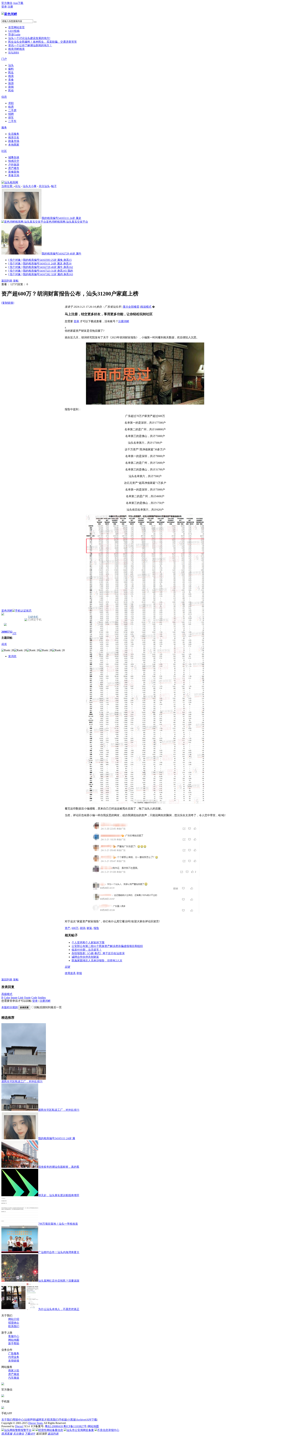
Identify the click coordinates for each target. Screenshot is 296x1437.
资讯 (30, 45)
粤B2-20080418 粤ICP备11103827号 (66, 1426)
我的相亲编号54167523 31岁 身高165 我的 (48, 270)
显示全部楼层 (131, 306)
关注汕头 (44, 186)
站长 (4, 644)
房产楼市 (13, 168)
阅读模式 (145, 306)
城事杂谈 (13, 157)
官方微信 (6, 3)
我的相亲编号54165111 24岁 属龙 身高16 (47, 263)
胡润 (82, 928)
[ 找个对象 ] (15, 259)
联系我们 (13, 1326)
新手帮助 (13, 1343)
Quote (27, 997)
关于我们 (6, 1419)
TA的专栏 (33, 617)
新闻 (11, 86)
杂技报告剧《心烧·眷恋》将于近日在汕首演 (98, 953)
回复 (67, 966)
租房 (11, 106)
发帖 (15, 280)
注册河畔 (123, 321)
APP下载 (91, 1419)
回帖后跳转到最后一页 (48, 1007)
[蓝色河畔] (9, 14)
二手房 (12, 110)
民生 (42, 41)
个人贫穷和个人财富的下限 (88, 942)
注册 (10, 6)
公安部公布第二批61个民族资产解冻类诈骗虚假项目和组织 (107, 946)
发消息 (12, 656)
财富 (89, 928)
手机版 (63, 1419)
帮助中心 (18, 1419)
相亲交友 (13, 137)
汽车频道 (13, 1377)
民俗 (11, 90)
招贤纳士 (13, 1322)
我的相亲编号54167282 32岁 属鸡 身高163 (48, 274)
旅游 (11, 83)
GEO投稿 (14, 30)
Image (14, 997)
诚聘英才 (41, 1419)
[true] (35, 21)
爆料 (11, 68)
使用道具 (70, 973)
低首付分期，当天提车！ (87, 949)
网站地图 (13, 1339)
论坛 (13, 52)
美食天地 (13, 175)
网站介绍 (13, 1319)
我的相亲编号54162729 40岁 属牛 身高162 (48, 267)
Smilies (42, 997)
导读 (14, 34)
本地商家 (13, 144)
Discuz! (19, 1426)
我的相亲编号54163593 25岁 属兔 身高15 (47, 259)
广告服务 (13, 1353)
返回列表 (6, 280)
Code (34, 997)
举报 (79, 973)
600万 (75, 928)
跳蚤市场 (13, 141)
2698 (4, 631)
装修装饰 (13, 171)
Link (20, 997)
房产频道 (13, 1374)
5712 (9, 631)
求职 (11, 103)
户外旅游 (13, 164)
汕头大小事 (29, 186)
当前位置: (7, 186)
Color (7, 997)
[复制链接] (7, 302)
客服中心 (13, 1336)
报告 (96, 928)
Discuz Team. (35, 1423)
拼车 (11, 117)
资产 (67, 928)
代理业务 (13, 1357)
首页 (16, 27)
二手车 (12, 121)
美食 (11, 79)
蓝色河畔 (6, 610)
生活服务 (13, 133)
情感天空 (13, 160)
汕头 (29, 38)
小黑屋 (71, 1419)
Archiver (81, 1419)
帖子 (54, 186)
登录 (4, 6)
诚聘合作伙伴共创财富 (85, 956)
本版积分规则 (9, 1007)
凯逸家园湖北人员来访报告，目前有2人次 (97, 960)
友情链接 (13, 1360)
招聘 (11, 114)
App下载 (18, 3)
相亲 (16, 49)
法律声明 (29, 1419)
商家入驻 (13, 1370)
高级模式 (6, 994)
